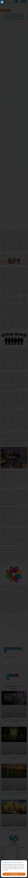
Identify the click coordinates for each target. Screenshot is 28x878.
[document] (14, 439)
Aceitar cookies (14, 874)
